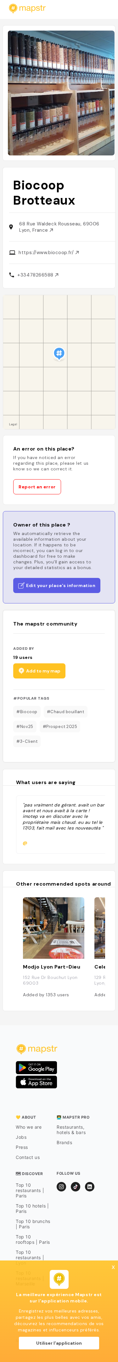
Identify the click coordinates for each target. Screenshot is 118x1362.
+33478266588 (36, 275)
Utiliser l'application (59, 1343)
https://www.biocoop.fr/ (47, 252)
